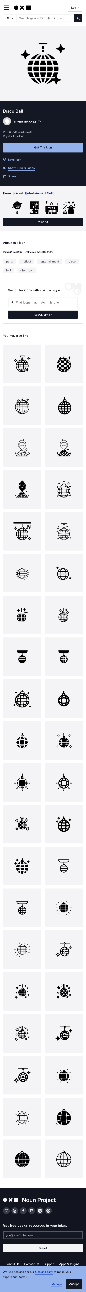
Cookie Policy (44, 1272)
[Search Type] (10, 18)
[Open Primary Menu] (6, 8)
